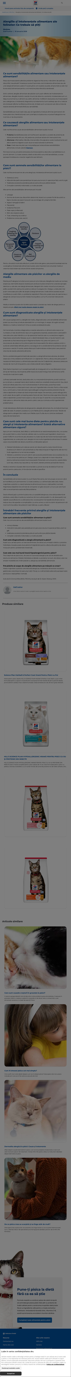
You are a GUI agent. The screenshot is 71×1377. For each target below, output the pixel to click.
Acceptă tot (11, 1373)
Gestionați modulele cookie (11, 1368)
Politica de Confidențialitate (55, 1364)
